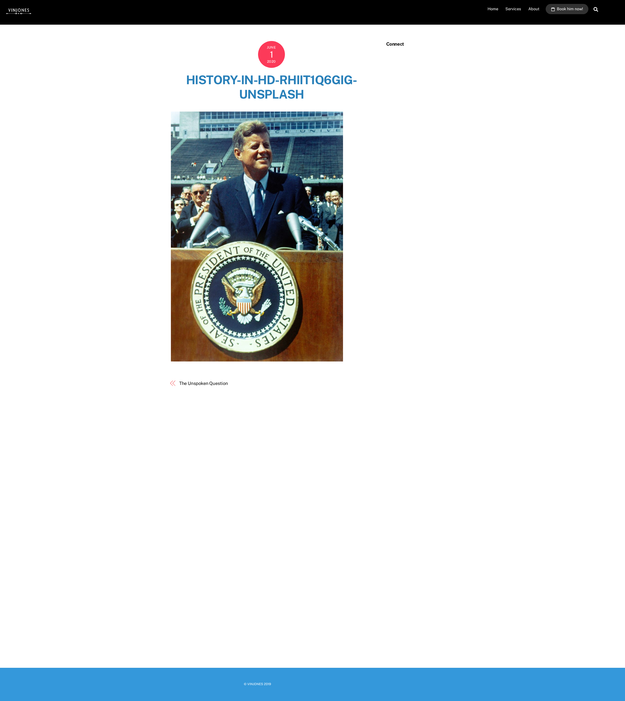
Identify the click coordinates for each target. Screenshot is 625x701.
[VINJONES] (18, 15)
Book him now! (569, 9)
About (533, 9)
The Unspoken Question (203, 383)
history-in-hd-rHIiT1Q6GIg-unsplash (271, 87)
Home (493, 9)
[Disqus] (271, 461)
